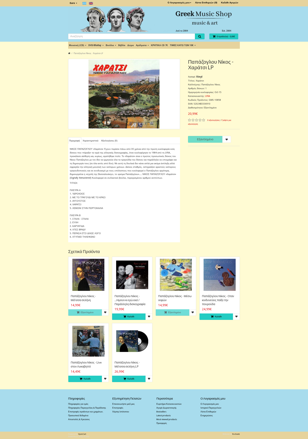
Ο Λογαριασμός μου (179, 2)
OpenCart (82, 434)
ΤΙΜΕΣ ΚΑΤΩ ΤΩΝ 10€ (182, 45)
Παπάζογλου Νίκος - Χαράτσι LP (88, 53)
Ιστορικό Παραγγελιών (211, 408)
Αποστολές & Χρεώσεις (79, 419)
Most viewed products (166, 419)
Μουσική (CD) (77, 45)
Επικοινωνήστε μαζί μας (123, 404)
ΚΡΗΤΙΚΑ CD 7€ (159, 45)
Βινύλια (110, 45)
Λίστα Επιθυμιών (208, 411)
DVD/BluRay (95, 45)
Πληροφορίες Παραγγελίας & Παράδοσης (87, 408)
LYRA (207, 96)
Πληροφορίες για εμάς (78, 404)
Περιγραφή (74, 140)
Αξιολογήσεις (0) (109, 140)
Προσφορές (161, 423)
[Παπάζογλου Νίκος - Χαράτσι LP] (124, 94)
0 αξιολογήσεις (213, 120)
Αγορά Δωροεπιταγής (166, 408)
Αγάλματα (141, 45)
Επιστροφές (117, 408)
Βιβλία (121, 45)
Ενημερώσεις (207, 415)
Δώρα (130, 45)
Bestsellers (161, 411)
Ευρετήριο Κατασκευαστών (169, 404)
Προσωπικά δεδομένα (78, 415)
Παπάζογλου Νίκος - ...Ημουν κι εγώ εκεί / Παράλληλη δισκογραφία (130, 300)
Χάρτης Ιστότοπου (120, 411)
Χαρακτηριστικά (90, 140)
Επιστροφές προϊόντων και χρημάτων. (85, 411)
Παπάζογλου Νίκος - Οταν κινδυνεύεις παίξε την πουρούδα (218, 300)
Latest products (163, 415)
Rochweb (236, 434)
